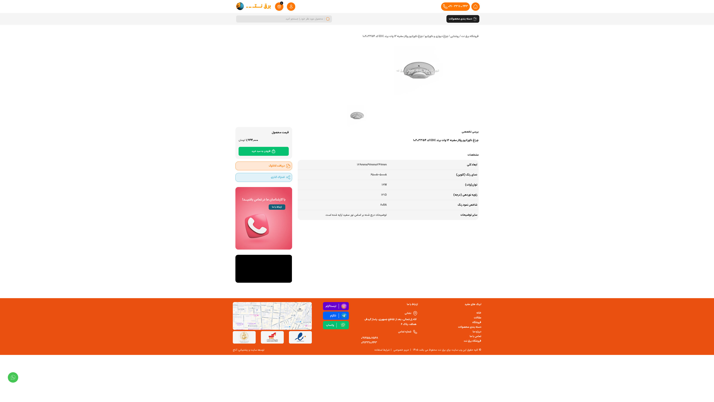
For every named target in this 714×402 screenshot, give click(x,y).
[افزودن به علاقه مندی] (317, 147)
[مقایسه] (326, 147)
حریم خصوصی (401, 350)
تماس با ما (475, 336)
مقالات (477, 318)
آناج (235, 350)
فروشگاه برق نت (472, 341)
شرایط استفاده (382, 350)
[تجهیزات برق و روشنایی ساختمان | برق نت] (475, 6)
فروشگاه (476, 322)
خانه (478, 313)
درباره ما (477, 332)
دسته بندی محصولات (469, 327)
